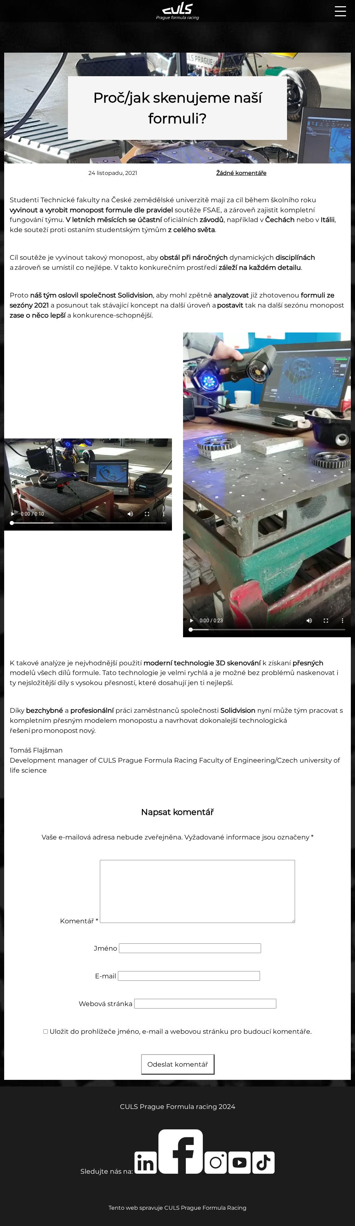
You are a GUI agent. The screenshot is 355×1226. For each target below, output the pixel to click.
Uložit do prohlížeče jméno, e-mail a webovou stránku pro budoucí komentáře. (181, 1031)
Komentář (79, 920)
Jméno (105, 948)
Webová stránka (105, 1004)
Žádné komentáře (241, 173)
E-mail (105, 976)
